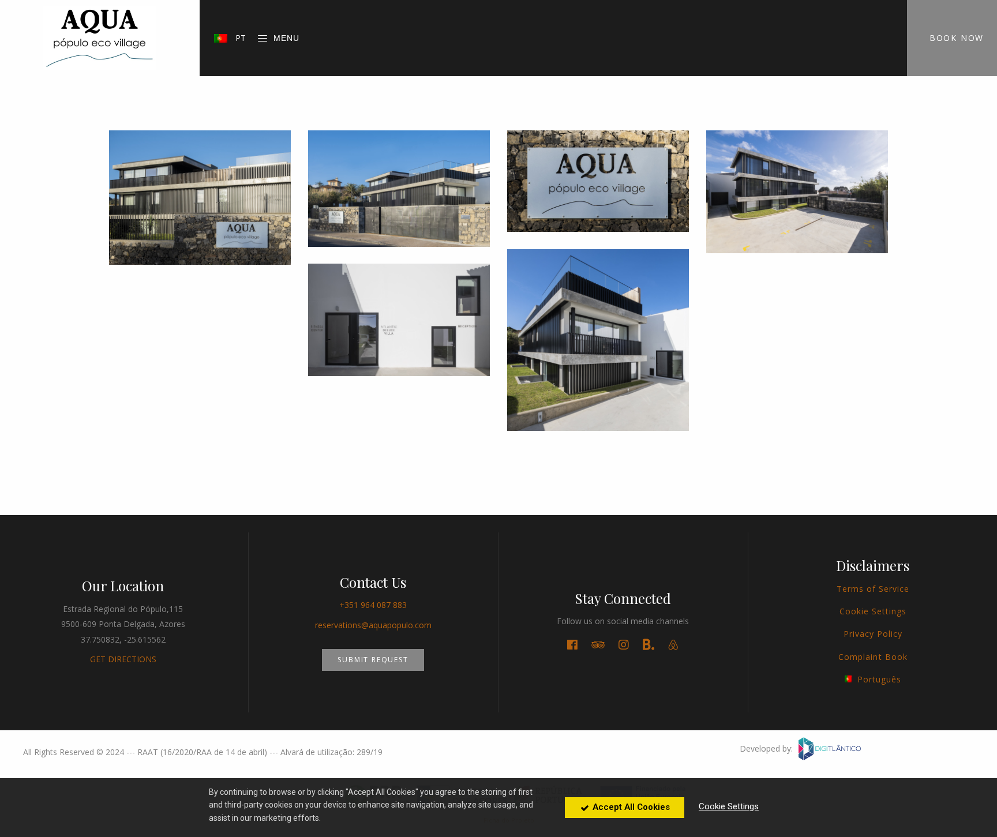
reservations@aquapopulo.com (373, 625)
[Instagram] (624, 645)
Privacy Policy (873, 633)
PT (239, 37)
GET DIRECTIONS (123, 659)
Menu (286, 38)
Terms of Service (873, 588)
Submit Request (373, 660)
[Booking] (648, 645)
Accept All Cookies (630, 807)
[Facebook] (572, 645)
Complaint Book (873, 656)
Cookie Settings (873, 611)
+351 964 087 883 (373, 604)
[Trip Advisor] (598, 645)
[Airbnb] (673, 645)
